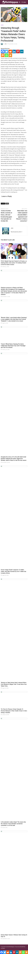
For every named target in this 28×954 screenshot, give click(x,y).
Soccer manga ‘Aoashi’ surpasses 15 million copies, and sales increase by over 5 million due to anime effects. (13, 571)
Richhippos (11, 946)
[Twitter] (6, 51)
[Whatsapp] (6, 55)
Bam (4, 948)
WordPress (22, 946)
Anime (2, 25)
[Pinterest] (18, 51)
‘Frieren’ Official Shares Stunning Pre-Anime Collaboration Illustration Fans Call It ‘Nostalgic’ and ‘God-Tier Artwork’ (13, 345)
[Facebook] (2, 51)
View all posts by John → (16, 231)
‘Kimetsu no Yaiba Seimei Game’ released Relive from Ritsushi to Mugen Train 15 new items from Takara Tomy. (14, 684)
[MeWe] (22, 51)
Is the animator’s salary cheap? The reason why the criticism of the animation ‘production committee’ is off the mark (13, 823)
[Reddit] (10, 51)
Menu (24, 2)
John (6, 43)
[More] (10, 55)
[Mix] (2, 55)
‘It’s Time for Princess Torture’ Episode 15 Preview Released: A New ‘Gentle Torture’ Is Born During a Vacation (14, 710)
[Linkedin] (14, 51)
